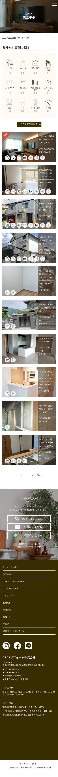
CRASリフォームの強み (13, 581)
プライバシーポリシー (29, 764)
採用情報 (7, 610)
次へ (39, 475)
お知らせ (7, 617)
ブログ (6, 624)
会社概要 (7, 603)
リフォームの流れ (11, 567)
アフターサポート (11, 588)
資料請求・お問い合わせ (13, 631)
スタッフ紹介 (9, 596)
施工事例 (7, 574)
